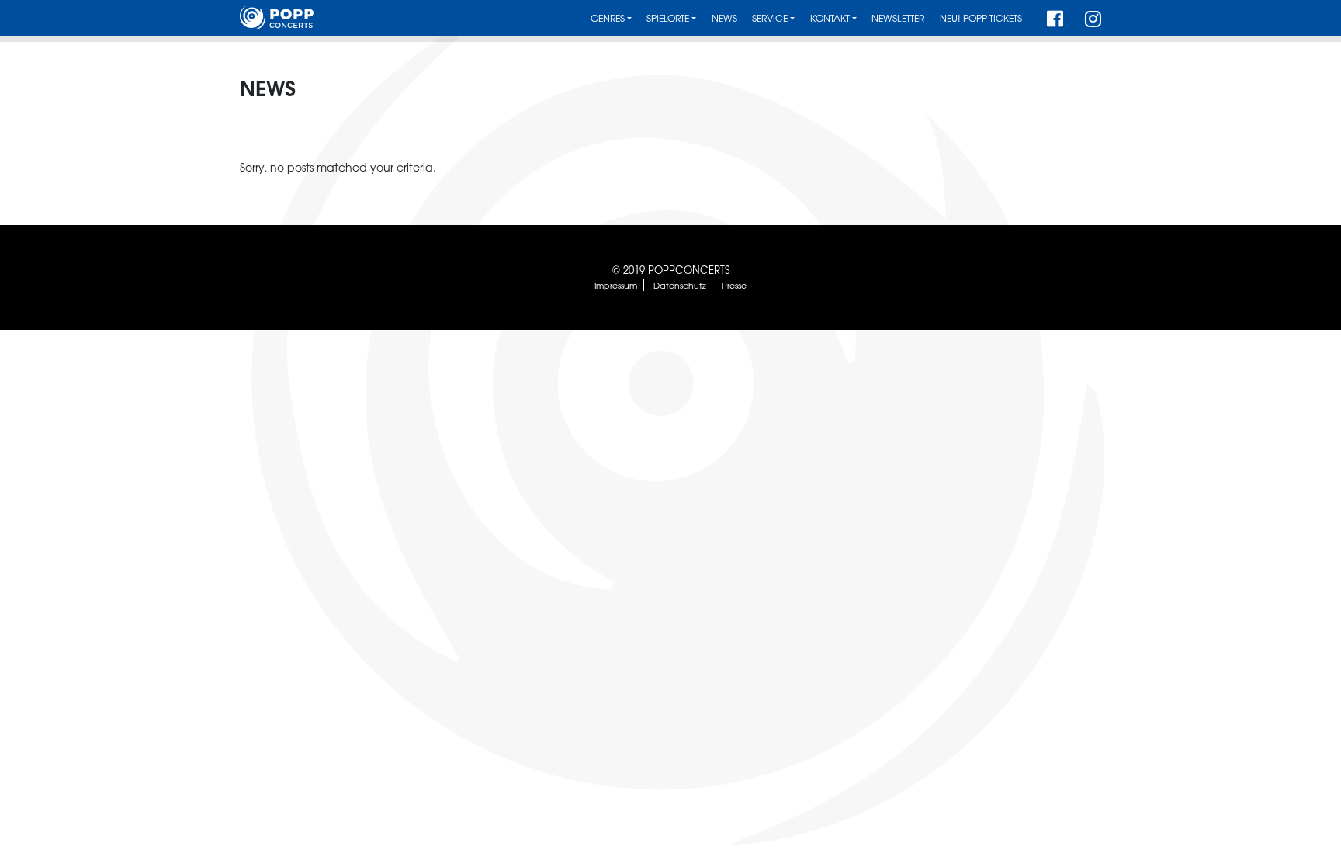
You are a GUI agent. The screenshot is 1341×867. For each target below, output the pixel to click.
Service (770, 18)
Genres (608, 18)
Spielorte (667, 18)
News (724, 18)
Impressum (615, 285)
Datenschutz (679, 285)
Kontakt (830, 18)
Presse (734, 285)
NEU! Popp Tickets (981, 18)
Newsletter (897, 18)
